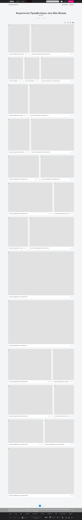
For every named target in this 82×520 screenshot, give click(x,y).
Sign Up (71, 1)
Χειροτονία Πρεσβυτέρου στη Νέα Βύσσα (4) (30, 80)
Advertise (27, 513)
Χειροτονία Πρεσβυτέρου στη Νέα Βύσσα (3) (13, 80)
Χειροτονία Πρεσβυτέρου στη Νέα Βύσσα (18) (18, 381)
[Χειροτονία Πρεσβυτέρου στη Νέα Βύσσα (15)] (52, 232)
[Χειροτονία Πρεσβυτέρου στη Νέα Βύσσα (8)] (18, 135)
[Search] (47, 1)
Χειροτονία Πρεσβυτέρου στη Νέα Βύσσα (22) (18, 444)
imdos (41, 15)
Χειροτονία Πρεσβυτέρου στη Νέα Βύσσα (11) (50, 179)
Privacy (14, 517)
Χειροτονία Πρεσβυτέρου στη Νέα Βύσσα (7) (39, 115)
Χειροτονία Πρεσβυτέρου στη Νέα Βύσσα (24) (18, 495)
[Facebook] (66, 517)
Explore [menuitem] (17, 1)
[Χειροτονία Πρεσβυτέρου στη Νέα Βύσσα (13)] (64, 197)
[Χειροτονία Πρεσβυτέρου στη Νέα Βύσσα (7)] (52, 99)
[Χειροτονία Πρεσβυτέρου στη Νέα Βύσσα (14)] (18, 232)
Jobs (16, 513)
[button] (65, 4)
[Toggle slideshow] (65, 22)
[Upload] (62, 1)
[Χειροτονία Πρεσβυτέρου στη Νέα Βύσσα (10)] (23, 167)
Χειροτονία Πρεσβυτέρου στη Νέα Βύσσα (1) (17, 54)
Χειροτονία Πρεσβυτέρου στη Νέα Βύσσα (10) (18, 179)
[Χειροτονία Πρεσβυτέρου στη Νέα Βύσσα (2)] (52, 38)
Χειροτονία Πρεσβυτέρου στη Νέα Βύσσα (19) (62, 381)
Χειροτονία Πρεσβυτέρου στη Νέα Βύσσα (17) (18, 345)
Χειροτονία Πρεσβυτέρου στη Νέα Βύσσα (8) (17, 152)
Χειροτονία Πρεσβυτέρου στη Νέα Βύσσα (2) (41, 54)
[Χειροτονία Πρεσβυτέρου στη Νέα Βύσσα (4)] (32, 68)
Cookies (42, 513)
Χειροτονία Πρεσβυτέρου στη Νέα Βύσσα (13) (62, 213)
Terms (19, 517)
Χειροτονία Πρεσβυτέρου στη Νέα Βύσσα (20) (18, 416)
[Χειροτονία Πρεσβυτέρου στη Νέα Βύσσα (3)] (15, 68)
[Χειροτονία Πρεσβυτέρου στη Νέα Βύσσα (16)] (41, 273)
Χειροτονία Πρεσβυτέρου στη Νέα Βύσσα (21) (62, 416)
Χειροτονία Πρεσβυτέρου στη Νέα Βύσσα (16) (18, 296)
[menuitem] (29, 1)
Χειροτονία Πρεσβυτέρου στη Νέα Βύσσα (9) (41, 152)
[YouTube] (69, 517)
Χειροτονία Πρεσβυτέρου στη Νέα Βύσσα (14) (16, 248)
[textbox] (54, 1)
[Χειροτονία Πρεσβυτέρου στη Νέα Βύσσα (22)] (25, 431)
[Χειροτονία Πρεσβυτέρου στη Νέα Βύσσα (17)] (41, 322)
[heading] (11, 1)
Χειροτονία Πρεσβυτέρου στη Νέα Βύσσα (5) (51, 80)
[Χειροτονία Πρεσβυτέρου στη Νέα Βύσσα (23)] (59, 431)
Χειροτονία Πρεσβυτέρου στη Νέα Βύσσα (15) (39, 248)
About (10, 513)
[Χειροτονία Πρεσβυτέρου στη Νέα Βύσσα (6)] (18, 99)
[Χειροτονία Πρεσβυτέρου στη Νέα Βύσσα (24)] (41, 471)
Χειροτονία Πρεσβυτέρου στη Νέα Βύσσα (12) (18, 213)
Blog (21, 513)
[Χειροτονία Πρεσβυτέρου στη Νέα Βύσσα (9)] (52, 135)
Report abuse (63, 513)
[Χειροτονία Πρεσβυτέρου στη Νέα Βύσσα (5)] (57, 68)
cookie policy (36, 510)
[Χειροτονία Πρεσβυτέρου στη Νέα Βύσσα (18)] (29, 364)
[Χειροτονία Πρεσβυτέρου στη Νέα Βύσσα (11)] (57, 167)
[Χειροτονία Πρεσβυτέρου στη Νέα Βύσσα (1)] (18, 38)
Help (56, 513)
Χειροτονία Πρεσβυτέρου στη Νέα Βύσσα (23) (55, 444)
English (70, 513)
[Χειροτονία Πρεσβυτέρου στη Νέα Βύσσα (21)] (64, 400)
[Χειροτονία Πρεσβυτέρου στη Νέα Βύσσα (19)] (63, 364)
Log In (65, 1)
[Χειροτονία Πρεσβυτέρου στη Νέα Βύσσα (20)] (30, 400)
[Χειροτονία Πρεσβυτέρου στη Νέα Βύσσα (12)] (30, 197)
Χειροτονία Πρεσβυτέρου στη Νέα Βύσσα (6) (16, 115)
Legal (10, 517)
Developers (35, 513)
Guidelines (49, 513)
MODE (23, 1)
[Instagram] (72, 517)
